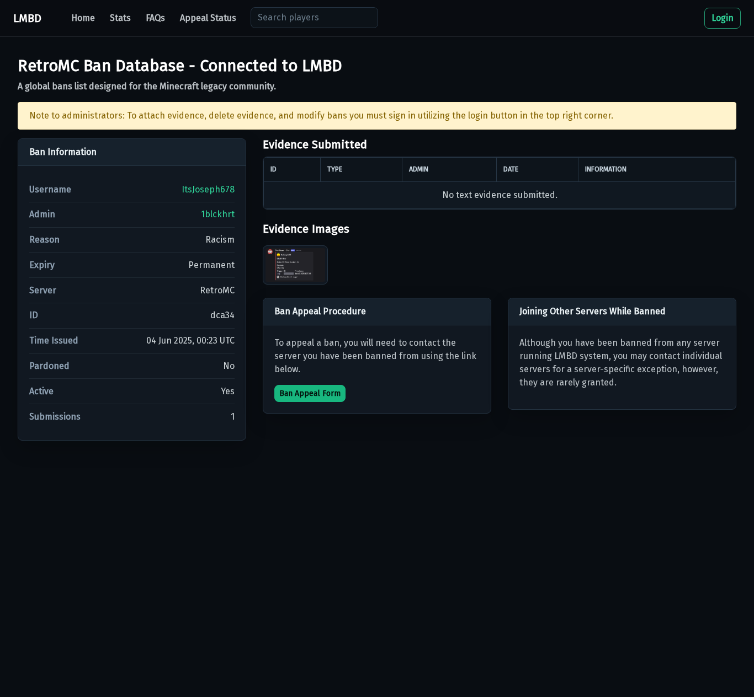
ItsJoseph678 (208, 189)
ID (33, 315)
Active (41, 391)
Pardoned (49, 366)
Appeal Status (208, 18)
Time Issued (53, 340)
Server (42, 290)
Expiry (42, 265)
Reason (44, 239)
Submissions (55, 416)
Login (722, 18)
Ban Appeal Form (310, 393)
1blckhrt (218, 214)
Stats (120, 18)
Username (50, 189)
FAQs (155, 18)
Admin (42, 214)
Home (83, 18)
